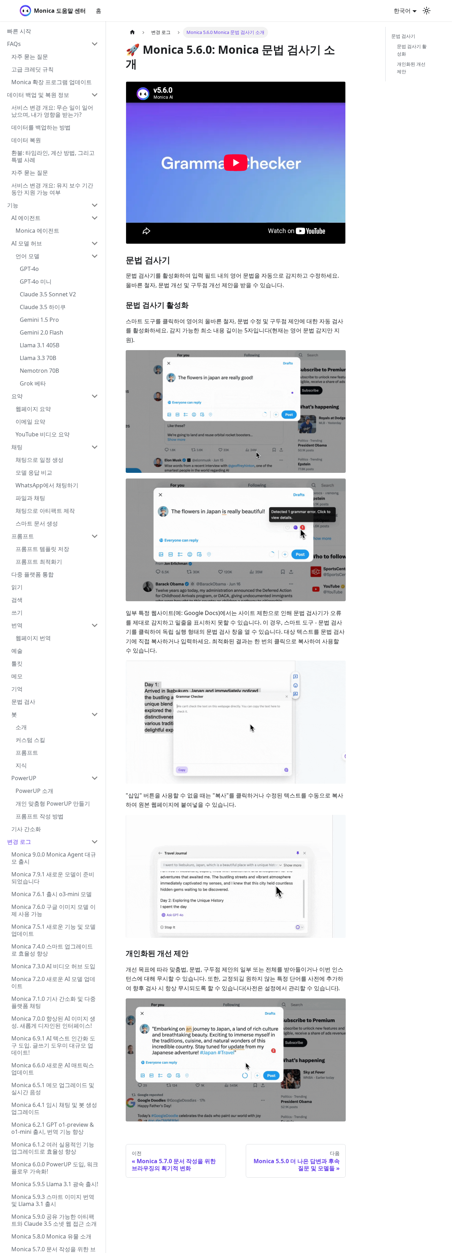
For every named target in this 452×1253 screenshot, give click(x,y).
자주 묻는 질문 (29, 56)
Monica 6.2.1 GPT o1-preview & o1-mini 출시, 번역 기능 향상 (52, 1128)
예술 (17, 651)
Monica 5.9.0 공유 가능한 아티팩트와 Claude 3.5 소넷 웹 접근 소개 (54, 1220)
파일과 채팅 (30, 498)
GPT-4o (29, 269)
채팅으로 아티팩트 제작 (45, 511)
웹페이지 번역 (33, 638)
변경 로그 (19, 842)
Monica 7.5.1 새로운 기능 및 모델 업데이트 (53, 930)
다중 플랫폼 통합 (32, 574)
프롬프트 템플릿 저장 (42, 549)
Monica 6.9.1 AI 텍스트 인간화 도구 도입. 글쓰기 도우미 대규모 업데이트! (53, 1045)
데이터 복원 (26, 140)
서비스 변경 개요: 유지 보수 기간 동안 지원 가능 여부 (52, 188)
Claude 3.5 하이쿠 (43, 307)
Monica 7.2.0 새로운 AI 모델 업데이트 (53, 982)
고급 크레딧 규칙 (32, 69)
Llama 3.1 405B (39, 345)
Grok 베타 (33, 383)
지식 (21, 765)
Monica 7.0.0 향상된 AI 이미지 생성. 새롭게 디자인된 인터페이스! (53, 1022)
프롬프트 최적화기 (39, 561)
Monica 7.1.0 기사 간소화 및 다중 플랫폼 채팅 (53, 1002)
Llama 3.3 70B (38, 358)
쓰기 (17, 612)
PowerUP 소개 (34, 791)
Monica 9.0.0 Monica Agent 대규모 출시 (53, 858)
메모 (17, 676)
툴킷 (17, 663)
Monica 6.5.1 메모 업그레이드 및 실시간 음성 (52, 1088)
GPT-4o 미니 (36, 281)
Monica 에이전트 (37, 230)
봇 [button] (14, 714)
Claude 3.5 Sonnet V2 (48, 294)
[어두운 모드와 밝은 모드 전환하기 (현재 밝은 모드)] (426, 10)
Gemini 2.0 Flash (41, 332)
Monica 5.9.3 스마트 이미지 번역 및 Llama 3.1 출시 (52, 1200)
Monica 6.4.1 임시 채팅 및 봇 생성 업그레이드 (54, 1108)
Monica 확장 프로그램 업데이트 (51, 82)
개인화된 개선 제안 (411, 68)
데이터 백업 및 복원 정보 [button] (38, 95)
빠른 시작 (19, 31)
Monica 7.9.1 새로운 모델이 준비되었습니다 (52, 877)
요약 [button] (17, 396)
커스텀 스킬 (30, 740)
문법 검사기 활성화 (412, 50)
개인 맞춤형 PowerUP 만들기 (53, 803)
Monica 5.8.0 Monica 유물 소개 (51, 1236)
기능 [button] (12, 205)
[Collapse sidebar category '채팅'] (94, 447)
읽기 (17, 587)
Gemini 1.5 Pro (39, 320)
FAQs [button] (14, 44)
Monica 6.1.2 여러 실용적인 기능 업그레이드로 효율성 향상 (52, 1148)
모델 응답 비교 (34, 472)
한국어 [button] (402, 10)
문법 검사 (23, 702)
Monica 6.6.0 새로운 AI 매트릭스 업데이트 (52, 1068)
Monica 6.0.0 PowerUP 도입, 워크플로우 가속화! (54, 1167)
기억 (17, 689)
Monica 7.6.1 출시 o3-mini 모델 (51, 894)
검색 (17, 600)
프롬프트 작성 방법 (40, 816)
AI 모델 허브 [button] (26, 243)
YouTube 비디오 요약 (43, 434)
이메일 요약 (30, 421)
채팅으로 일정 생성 (40, 460)
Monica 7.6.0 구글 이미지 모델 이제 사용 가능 (53, 910)
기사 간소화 (26, 829)
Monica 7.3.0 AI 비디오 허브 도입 (53, 966)
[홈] (132, 32)
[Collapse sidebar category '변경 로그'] (94, 841)
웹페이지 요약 (33, 409)
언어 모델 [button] (28, 256)
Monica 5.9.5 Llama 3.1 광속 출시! (54, 1184)
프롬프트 (22, 536)
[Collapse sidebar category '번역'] (94, 625)
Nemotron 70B (39, 371)
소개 (21, 727)
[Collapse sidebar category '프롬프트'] (94, 536)
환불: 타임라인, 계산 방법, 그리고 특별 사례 (53, 156)
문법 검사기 (403, 36)
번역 (17, 625)
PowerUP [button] (23, 778)
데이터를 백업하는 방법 (41, 127)
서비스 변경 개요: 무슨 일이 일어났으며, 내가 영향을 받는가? (52, 111)
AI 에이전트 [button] (26, 218)
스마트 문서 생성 (37, 523)
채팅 (17, 447)
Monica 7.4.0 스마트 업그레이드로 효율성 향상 (52, 949)
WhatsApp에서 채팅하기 (47, 485)
